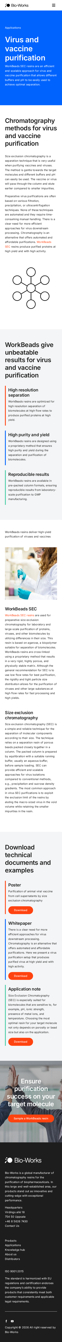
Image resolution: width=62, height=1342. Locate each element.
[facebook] (6, 1321)
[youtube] (12, 1321)
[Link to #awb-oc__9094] (53, 5)
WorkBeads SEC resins (19, 615)
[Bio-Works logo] (17, 4)
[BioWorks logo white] (23, 1158)
